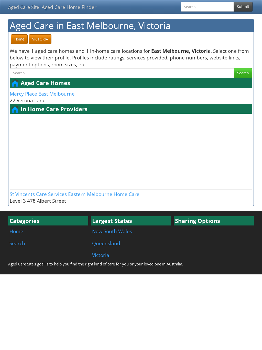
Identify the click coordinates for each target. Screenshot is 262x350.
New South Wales (112, 231)
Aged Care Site (23, 7)
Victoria (100, 255)
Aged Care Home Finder (69, 7)
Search (243, 72)
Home (16, 231)
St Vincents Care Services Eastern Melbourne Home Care (74, 194)
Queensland (106, 243)
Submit (243, 6)
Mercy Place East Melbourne (42, 93)
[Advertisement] (131, 151)
